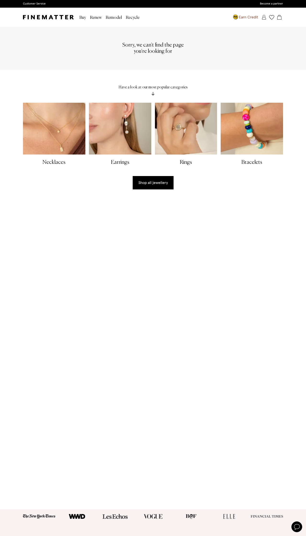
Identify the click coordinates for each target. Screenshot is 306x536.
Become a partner (271, 3)
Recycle (133, 18)
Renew (96, 18)
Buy (82, 18)
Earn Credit (248, 17)
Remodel (114, 18)
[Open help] (296, 526)
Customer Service (34, 3)
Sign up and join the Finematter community (153, 3)
